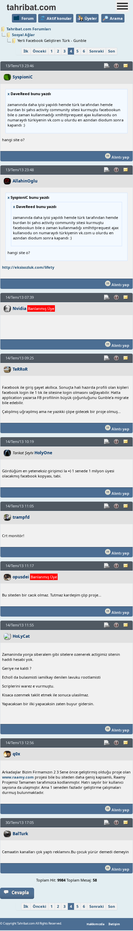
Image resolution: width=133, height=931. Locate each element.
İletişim (114, 924)
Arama (116, 18)
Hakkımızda (95, 924)
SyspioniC (23, 77)
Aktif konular (59, 18)
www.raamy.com (18, 777)
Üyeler (91, 18)
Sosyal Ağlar (23, 34)
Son (111, 51)
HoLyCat (21, 636)
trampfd (21, 517)
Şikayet (116, 66)
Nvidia (19, 308)
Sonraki (96, 51)
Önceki (39, 51)
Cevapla (20, 892)
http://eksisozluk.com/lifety (28, 267)
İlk (26, 51)
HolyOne (43, 453)
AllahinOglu (25, 181)
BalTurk (20, 834)
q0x (16, 754)
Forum (27, 18)
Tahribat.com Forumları (28, 28)
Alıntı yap (119, 157)
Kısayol (107, 66)
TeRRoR (20, 369)
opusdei (21, 577)
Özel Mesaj (126, 66)
